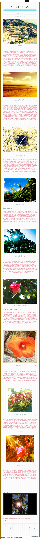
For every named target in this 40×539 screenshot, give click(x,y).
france (10, 55)
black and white (25, 51)
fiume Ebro (31, 109)
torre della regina (13, 64)
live (7, 58)
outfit (8, 60)
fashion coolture (14, 109)
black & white (21, 51)
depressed (8, 54)
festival (21, 109)
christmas (27, 52)
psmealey (6, 116)
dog (33, 161)
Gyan (8, 56)
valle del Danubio (13, 64)
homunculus (5, 57)
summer (28, 117)
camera (19, 106)
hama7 (12, 56)
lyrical (29, 58)
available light (26, 312)
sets (25, 62)
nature (21, 59)
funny (18, 55)
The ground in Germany (20, 154)
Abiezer (9, 371)
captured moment (25, 106)
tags (13, 63)
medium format (5, 113)
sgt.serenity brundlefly (30, 62)
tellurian (23, 63)
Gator (23, 55)
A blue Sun (20, 255)
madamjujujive (33, 58)
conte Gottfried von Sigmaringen (22, 53)
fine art (28, 109)
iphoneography (26, 57)
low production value (19, 58)
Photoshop (20, 61)
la (19, 57)
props (33, 167)
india (17, 57)
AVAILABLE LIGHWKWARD (29, 210)
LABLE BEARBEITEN (22, 57)
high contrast (22, 56)
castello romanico (13, 52)
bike (13, 51)
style (24, 117)
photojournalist (15, 61)
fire (29, 109)
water (21, 64)
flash (33, 109)
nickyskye (16, 60)
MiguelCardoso (20, 113)
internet (22, 57)
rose (8, 62)
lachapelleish (25, 57)
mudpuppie (9, 59)
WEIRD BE (27, 272)
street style (18, 117)
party (16, 60)
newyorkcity (13, 60)
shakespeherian (34, 62)
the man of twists (32, 63)
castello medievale (6, 52)
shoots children (31, 117)
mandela (36, 58)
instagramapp (19, 57)
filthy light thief (25, 109)
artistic (7, 50)
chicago (17, 52)
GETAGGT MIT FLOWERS (7, 110)
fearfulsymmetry (18, 109)
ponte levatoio (26, 61)
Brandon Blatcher (9, 106)
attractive (18, 50)
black (19, 51)
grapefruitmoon (20, 110)
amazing (18, 371)
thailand (28, 63)
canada (21, 106)
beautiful (8, 51)
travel (21, 64)
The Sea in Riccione (20, 99)
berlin (12, 51)
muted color (16, 59)
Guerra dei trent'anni (30, 110)
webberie (23, 64)
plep (24, 61)
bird (14, 51)
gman (14, 110)
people (24, 60)
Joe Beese (35, 57)
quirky (12, 116)
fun (17, 55)
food (5, 55)
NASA (20, 59)
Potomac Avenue (35, 61)
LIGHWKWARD (4, 58)
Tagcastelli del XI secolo (10, 63)
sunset (30, 117)
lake (27, 57)
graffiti (16, 110)
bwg (15, 106)
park (15, 60)
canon (22, 106)
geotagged (25, 55)
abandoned (7, 371)
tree (27, 64)
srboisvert (12, 117)
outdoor (6, 60)
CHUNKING (30, 52)
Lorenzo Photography (20, 6)
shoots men (35, 117)
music (14, 59)
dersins (10, 54)
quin (10, 116)
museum (13, 59)
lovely (16, 58)
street (16, 117)
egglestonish (25, 54)
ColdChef (12, 53)
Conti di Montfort (9, 53)
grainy (17, 110)
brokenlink (12, 106)
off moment (34, 60)
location (9, 58)
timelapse (8, 64)
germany (28, 55)
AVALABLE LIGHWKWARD (32, 50)
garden (22, 55)
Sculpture (22, 62)
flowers (10, 162)
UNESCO (36, 64)
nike (18, 60)
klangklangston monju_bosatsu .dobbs (15, 57)
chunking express (33, 52)
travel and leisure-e (24, 64)
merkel (16, 113)
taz (21, 63)
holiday (35, 56)
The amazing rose (20, 365)
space (6, 117)
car (25, 262)
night (17, 60)
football (7, 55)
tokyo (9, 64)
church (6, 53)
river (28, 116)
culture (26, 53)
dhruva (14, 54)
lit (6, 58)
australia (21, 50)
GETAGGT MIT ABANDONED (31, 55)
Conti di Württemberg (13, 53)
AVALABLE (29, 50)
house (14, 57)
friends (16, 55)
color (13, 53)
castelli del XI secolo (32, 106)
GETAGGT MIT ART (5, 163)
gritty (24, 110)
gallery (20, 55)
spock (7, 117)
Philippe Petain (26, 60)
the (29, 63)
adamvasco (12, 371)
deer (3, 54)
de (36, 53)
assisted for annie (12, 50)
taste (16, 63)
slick (4, 117)
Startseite (18, 13)
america (20, 371)
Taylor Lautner (19, 63)
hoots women (8, 57)
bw (14, 160)
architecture (26, 371)
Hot (12, 57)
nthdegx (23, 60)
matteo (32, 113)
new (34, 114)
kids (9, 57)
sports (9, 117)
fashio (9, 109)
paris (14, 60)
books (6, 106)
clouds (9, 53)
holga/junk (33, 56)
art (28, 371)
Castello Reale (9, 52)
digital (15, 54)
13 (35, 365)
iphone (24, 57)
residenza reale (24, 116)
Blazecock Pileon (32, 51)
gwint (7, 56)
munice (11, 59)
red (21, 116)
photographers (35, 60)
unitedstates (5, 64)
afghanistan (14, 371)
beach (6, 51)
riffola (26, 116)
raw (15, 116)
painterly (10, 60)
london (10, 58)
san (10, 62)
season (24, 62)
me (14, 165)
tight (5, 64)
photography (7, 61)
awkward (29, 312)
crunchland (18, 53)
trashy (19, 64)
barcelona (4, 51)
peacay (18, 60)
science (20, 62)
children (20, 52)
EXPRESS (4, 109)
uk (34, 64)
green (23, 110)
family (7, 109)
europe (35, 54)
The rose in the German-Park (20, 305)
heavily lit (17, 56)
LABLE (35, 164)
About (22, 13)
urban (7, 64)
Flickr (34, 109)
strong (21, 117)
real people (20, 116)
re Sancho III (17, 116)
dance (34, 53)
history (30, 56)
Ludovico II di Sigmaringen (25, 58)
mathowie (30, 113)
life (26, 112)
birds (15, 51)
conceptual (15, 53)
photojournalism (11, 61)
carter (29, 106)
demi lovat (6, 54)
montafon (27, 113)
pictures (23, 61)
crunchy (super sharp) (22, 53)
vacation (11, 64)
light (35, 57)
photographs (4, 61)
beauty (10, 51)
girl (10, 110)
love (15, 58)
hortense (11, 57)
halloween (10, 56)
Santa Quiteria (14, 62)
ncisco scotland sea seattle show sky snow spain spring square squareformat (22, 114)
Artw (8, 50)
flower (4, 55)
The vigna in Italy (20, 204)
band (36, 50)
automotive (23, 50)
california (17, 106)
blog (34, 51)
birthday (17, 51)
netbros (7, 60)
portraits (32, 61)
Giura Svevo (12, 110)
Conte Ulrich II (28, 53)
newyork (10, 60)
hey (20, 56)
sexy (26, 62)
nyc (24, 60)
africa (16, 371)
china (21, 52)
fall (6, 109)
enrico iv (34, 54)
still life (14, 117)
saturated (18, 62)
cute (27, 53)
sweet (4, 63)
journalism (5, 57)
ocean (32, 60)
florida (36, 109)
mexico (18, 113)
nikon (20, 60)
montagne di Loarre (5, 59)
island (29, 57)
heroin (19, 56)
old (36, 60)
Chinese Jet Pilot (24, 52)
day (35, 53)
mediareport (35, 113)
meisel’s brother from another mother (11, 113)
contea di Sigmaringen (32, 53)
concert (18, 53)
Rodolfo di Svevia (5, 62)
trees (28, 64)
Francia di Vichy (13, 55)
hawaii (15, 56)
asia (9, 50)
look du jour (13, 58)
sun (29, 117)
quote (13, 116)
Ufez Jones (33, 64)
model (23, 113)
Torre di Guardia (16, 64)
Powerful (32, 167)
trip (29, 64)
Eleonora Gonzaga (29, 54)
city (8, 53)
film (22, 109)
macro (30, 58)
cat (30, 160)
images (15, 57)
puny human (8, 116)
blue (36, 51)
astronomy (16, 50)
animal (22, 371)
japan (33, 57)
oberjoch (31, 60)
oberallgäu (28, 60)
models (25, 113)
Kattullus (8, 57)
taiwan (15, 63)
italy (31, 57)
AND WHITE (7, 105)
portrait (30, 61)
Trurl (31, 64)
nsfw (21, 60)
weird (26, 323)
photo (29, 60)
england (32, 54)
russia (9, 62)
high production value (27, 56)
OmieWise (4, 60)
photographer (31, 60)
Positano (20, 45)
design (12, 54)
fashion (11, 109)
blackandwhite (28, 51)
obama (26, 60)
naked (18, 59)
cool (16, 53)
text (26, 63)
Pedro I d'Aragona (21, 60)
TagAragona (6, 63)
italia (30, 57)
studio (22, 117)
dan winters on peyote (30, 53)
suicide (26, 117)
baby (35, 50)
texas (24, 63)
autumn (26, 50)
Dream (21, 54)
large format (31, 57)
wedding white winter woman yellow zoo (28, 64)
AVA (27, 50)
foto (8, 55)
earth (22, 54)
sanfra (12, 62)
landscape (29, 57)
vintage (16, 64)
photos (18, 61)
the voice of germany (32, 118)
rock (29, 116)
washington (19, 64)
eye (5, 109)
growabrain (27, 110)
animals (24, 371)
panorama (12, 60)
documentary (17, 54)
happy (13, 56)
